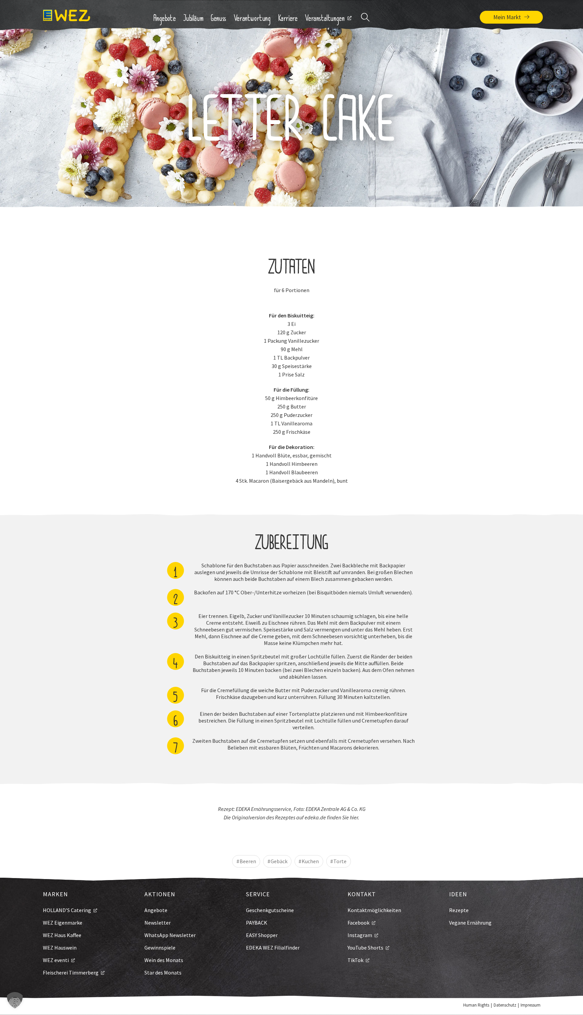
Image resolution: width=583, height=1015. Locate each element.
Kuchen (310, 861)
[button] (15, 1000)
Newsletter (157, 922)
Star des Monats (163, 972)
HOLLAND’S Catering (67, 910)
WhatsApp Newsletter (170, 935)
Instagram (360, 935)
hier (354, 817)
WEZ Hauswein (60, 947)
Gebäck (279, 861)
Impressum (530, 1005)
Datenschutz (505, 1005)
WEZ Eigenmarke (62, 922)
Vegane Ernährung (470, 922)
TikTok (355, 960)
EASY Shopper (262, 935)
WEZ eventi (56, 960)
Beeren (248, 861)
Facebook (358, 922)
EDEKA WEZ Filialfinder (273, 947)
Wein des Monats (163, 960)
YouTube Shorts (365, 947)
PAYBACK (256, 922)
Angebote (155, 910)
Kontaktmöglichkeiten (374, 910)
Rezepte (459, 910)
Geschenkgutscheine (270, 910)
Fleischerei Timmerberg (71, 972)
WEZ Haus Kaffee (62, 935)
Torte (339, 861)
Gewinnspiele (159, 947)
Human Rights (476, 1005)
